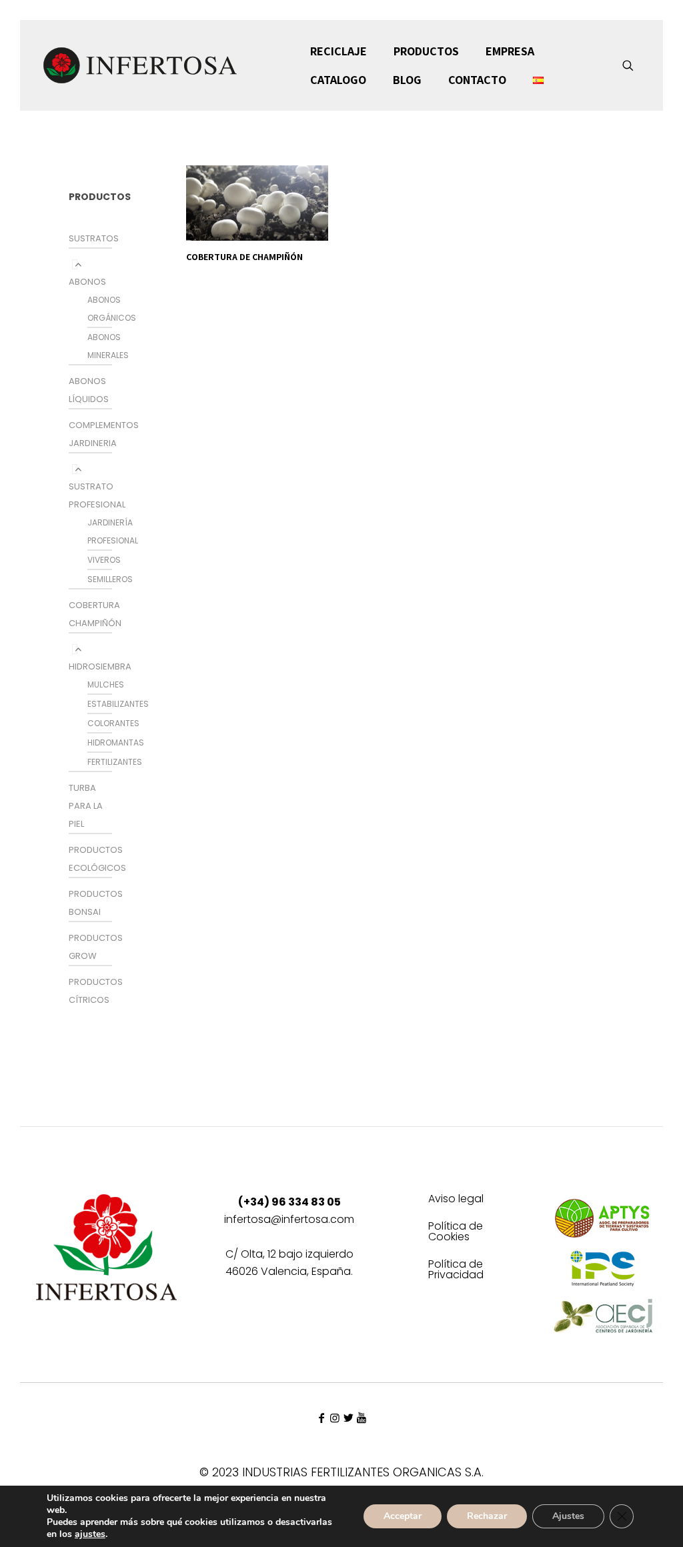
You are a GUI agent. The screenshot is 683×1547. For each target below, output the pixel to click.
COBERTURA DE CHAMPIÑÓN (244, 257)
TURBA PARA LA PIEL (86, 806)
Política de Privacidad (456, 1270)
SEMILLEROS (110, 579)
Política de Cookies (455, 1232)
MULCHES (105, 684)
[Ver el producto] (309, 184)
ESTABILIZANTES (118, 703)
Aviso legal (456, 1200)
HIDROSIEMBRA (100, 666)
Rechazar (487, 1516)
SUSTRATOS (94, 238)
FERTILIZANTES (114, 761)
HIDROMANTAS (115, 742)
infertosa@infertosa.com (289, 1219)
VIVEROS (104, 559)
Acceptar (403, 1516)
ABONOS (87, 281)
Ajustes (568, 1516)
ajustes (90, 1534)
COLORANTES (113, 723)
